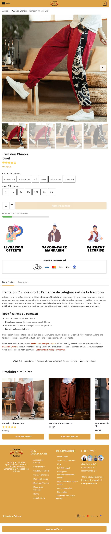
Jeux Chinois (39, 498)
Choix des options (23, 436)
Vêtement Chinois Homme (65, 361)
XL (21, 192)
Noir (35, 179)
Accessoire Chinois (38, 461)
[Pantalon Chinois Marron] (69, 399)
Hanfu (36, 494)
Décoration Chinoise (38, 488)
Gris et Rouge (55, 179)
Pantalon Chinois (19, 11)
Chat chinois (39, 466)
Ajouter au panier (61, 205)
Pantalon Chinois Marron (61, 423)
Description (22, 282)
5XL (51, 192)
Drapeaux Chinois (41, 483)
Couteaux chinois (41, 470)
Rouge (43, 179)
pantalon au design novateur (43, 343)
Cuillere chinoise (41, 474)
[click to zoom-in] (55, 68)
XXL (28, 192)
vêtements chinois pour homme (50, 349)
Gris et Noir (69, 179)
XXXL (36, 192)
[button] (103, 68)
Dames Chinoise (40, 479)
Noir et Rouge (24, 179)
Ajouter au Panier (54, 529)
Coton (93, 361)
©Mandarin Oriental (12, 516)
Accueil (5, 11)
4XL (44, 192)
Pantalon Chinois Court (13, 423)
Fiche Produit (8, 282)
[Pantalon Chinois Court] (23, 399)
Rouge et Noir (9, 179)
